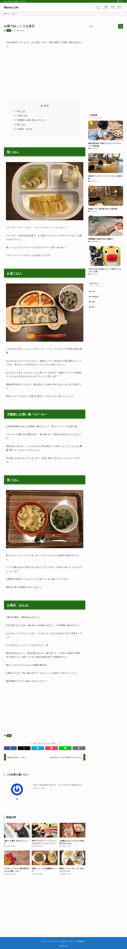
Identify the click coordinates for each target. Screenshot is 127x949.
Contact (64, 941)
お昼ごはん (22, 115)
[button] (10, 748)
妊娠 (93, 301)
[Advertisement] (44, 73)
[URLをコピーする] (79, 748)
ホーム (72, 941)
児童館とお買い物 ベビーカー (31, 119)
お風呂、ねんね (24, 128)
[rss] (118, 1)
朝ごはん (21, 111)
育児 (8, 30)
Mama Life (11, 7)
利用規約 (80, 941)
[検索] (121, 1)
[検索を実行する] (120, 26)
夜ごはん (21, 124)
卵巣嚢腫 (94, 296)
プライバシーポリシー (51, 941)
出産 (93, 291)
